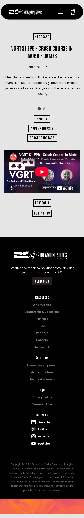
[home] (26, 11)
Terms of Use (42, 404)
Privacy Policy (42, 397)
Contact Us (42, 281)
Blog (42, 326)
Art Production (42, 372)
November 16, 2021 (42, 67)
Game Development (42, 365)
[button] (60, 12)
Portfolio (41, 319)
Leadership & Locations (41, 312)
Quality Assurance (42, 379)
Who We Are (42, 305)
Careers (42, 340)
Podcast (42, 333)
